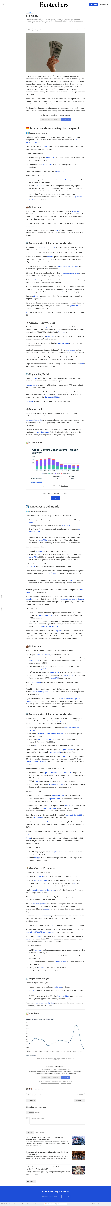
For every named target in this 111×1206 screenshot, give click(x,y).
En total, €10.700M (52, 397)
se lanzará (71, 350)
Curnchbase (64, 486)
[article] (55, 1142)
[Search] (82, 4)
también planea (42, 886)
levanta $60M (42, 540)
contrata (49, 336)
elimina (42, 971)
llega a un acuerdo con (47, 808)
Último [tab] (36, 1132)
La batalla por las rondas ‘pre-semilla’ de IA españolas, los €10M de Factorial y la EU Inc (47, 1168)
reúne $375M (54, 672)
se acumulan (38, 818)
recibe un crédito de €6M (45, 247)
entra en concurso (49, 932)
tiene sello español (42, 432)
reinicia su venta (62, 343)
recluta (67, 805)
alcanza (41, 968)
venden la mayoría (46, 615)
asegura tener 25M (56, 784)
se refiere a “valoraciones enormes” (50, 733)
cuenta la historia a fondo (36, 761)
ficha (82, 364)
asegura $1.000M (43, 654)
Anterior (32, 1100)
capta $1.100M (34, 660)
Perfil (28, 223)
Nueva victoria (31, 385)
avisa (35, 378)
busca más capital (54, 822)
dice (37, 745)
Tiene (72, 413)
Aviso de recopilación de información (50, 1083)
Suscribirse (93, 4)
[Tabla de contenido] (2, 603)
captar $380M (51, 573)
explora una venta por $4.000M (46, 626)
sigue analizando (58, 795)
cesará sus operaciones (70, 273)
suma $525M (41, 669)
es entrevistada (55, 752)
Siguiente (79, 1100)
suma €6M (46, 147)
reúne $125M (30, 566)
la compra (69, 180)
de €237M (75, 211)
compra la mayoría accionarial (72, 599)
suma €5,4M (50, 158)
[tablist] (33, 1112)
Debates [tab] (42, 1132)
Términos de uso (56, 1081)
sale (74, 883)
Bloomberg (62, 332)
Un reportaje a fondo (34, 420)
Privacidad (19, 1204)
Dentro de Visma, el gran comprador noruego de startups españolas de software (44, 1138)
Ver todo (30, 1181)
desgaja (37, 858)
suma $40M (72, 580)
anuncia (47, 909)
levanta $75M (54, 678)
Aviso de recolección (31, 1204)
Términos (24, 1204)
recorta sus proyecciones (58, 721)
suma (56, 230)
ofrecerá (53, 925)
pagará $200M (55, 799)
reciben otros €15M (58, 292)
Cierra (28, 838)
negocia (39, 551)
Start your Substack (51, 1204)
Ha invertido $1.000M (41, 692)
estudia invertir (60, 962)
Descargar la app (62, 1204)
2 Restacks (40, 1089)
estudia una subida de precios (43, 890)
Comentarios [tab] (30, 1112)
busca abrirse (37, 897)
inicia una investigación (45, 1003)
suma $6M (60, 171)
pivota (35, 296)
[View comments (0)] (33, 29)
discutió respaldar (45, 739)
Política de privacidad (66, 1083)
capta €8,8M (47, 164)
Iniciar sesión (104, 4)
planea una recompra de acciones (58, 773)
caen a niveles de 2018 (74, 815)
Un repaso (30, 401)
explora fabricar (68, 749)
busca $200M (68, 675)
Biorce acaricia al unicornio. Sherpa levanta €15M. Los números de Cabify (47, 1153)
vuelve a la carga (41, 327)
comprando (39, 936)
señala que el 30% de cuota (68, 266)
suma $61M (66, 526)
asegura (50, 257)
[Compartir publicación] (86, 4)
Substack (94, 1204)
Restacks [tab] (37, 1112)
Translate (29, 12)
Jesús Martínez (37, 1145)
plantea (35, 280)
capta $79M (33, 557)
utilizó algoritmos (40, 904)
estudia (29, 599)
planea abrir (75, 305)
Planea (64, 756)
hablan (45, 956)
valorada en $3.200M (34, 932)
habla (28, 939)
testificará (58, 987)
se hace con (41, 186)
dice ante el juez (63, 996)
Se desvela (33, 990)
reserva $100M (35, 682)
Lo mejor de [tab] (30, 1132)
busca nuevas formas (43, 916)
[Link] (23, 128)
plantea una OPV (60, 852)
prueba (37, 781)
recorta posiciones (40, 881)
